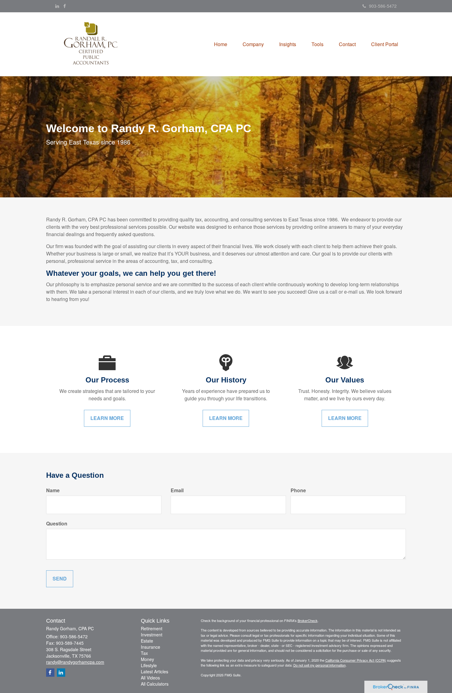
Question (56, 523)
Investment (151, 635)
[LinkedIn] (57, 6)
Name (53, 490)
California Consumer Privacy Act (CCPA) (355, 660)
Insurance (150, 647)
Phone (298, 490)
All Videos (150, 678)
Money (147, 659)
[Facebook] (64, 6)
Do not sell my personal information (319, 665)
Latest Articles (154, 671)
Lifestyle (149, 665)
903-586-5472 (383, 6)
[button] (253, 44)
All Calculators (155, 684)
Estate (147, 641)
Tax (144, 653)
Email (177, 490)
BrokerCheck (308, 620)
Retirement (151, 628)
